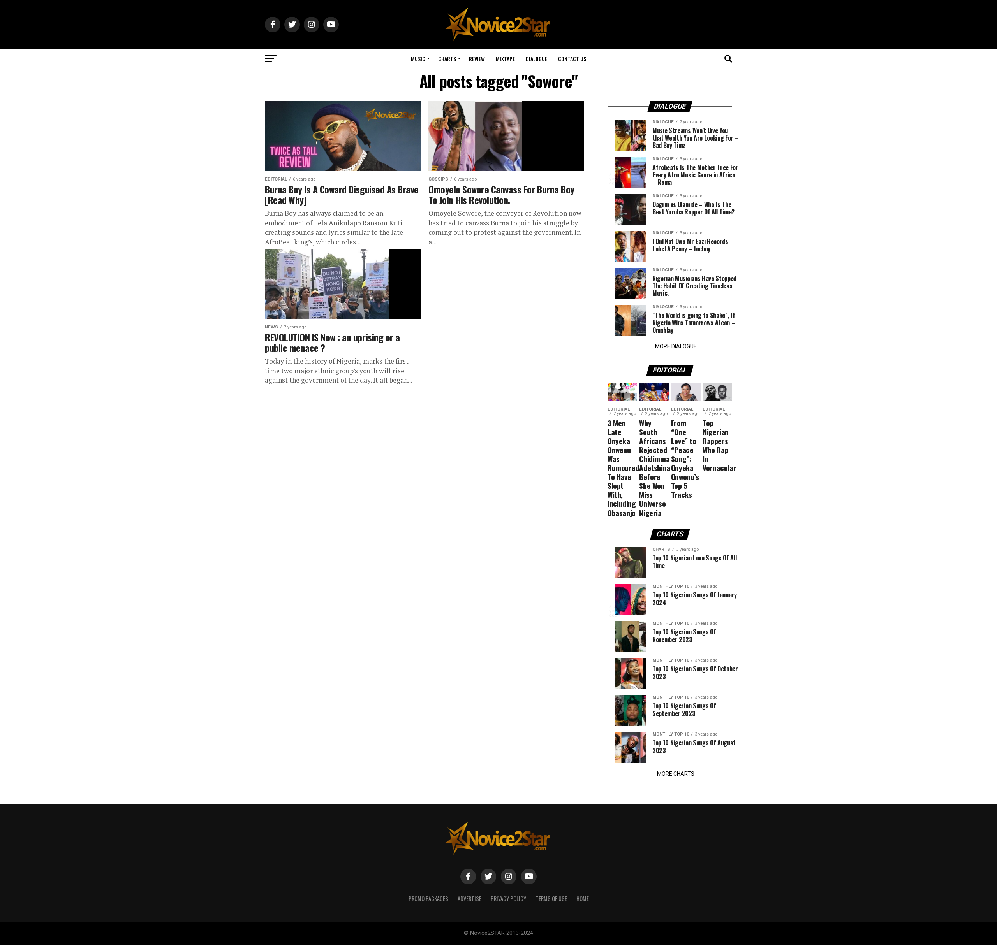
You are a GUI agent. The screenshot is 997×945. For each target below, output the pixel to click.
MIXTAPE (505, 58)
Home (582, 898)
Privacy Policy (508, 898)
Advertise (469, 898)
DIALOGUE (536, 58)
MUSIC (418, 58)
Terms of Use (551, 898)
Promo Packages (428, 898)
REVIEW (477, 58)
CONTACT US (572, 58)
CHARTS (447, 58)
